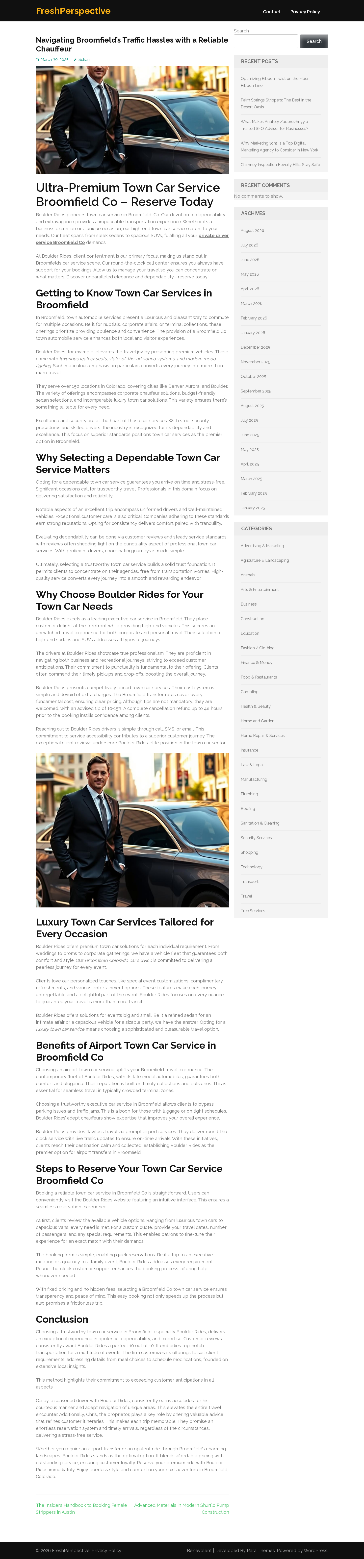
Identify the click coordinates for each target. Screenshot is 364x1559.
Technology (251, 867)
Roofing (248, 808)
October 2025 (253, 376)
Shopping (249, 852)
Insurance (249, 750)
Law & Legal (252, 764)
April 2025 (250, 464)
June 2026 (250, 259)
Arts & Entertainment (260, 589)
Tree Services (253, 910)
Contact (271, 11)
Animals (248, 575)
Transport (250, 881)
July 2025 (249, 420)
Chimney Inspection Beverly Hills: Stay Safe (280, 164)
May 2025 (250, 449)
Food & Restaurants (259, 677)
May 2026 (250, 274)
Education (250, 633)
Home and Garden (257, 721)
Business (249, 604)
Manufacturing (254, 779)
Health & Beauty (256, 706)
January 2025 (253, 508)
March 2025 (251, 478)
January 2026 (253, 332)
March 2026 (251, 303)
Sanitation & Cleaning (260, 823)
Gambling (250, 691)
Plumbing (249, 794)
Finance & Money (256, 662)
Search (241, 30)
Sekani (84, 59)
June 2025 (250, 435)
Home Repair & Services (263, 735)
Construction (252, 618)
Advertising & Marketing (262, 545)
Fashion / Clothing (258, 648)
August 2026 (252, 230)
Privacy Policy (305, 11)
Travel (246, 896)
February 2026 (254, 318)
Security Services (256, 837)
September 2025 (256, 391)
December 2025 (255, 347)
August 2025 (252, 405)
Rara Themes (261, 1550)
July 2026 (249, 245)
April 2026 (250, 289)
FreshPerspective (73, 10)
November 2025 (255, 362)
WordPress (315, 1550)
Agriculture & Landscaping (265, 560)
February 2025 (254, 493)
